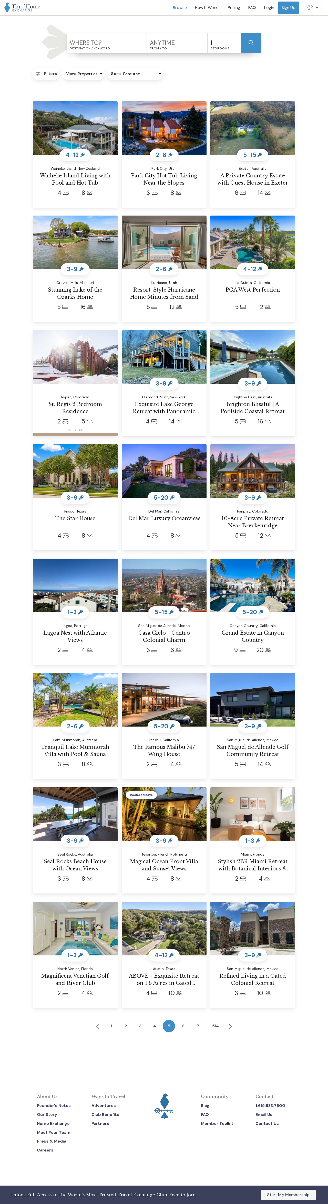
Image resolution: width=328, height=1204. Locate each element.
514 (215, 1026)
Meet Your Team (53, 1132)
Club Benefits (105, 1114)
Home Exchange (53, 1123)
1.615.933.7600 (270, 1105)
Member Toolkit (217, 1123)
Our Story (47, 1114)
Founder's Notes (54, 1105)
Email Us (263, 1114)
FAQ (205, 1114)
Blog (205, 1105)
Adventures (103, 1105)
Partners (100, 1123)
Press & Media (51, 1141)
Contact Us (267, 1123)
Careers (45, 1150)
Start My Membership (288, 1194)
